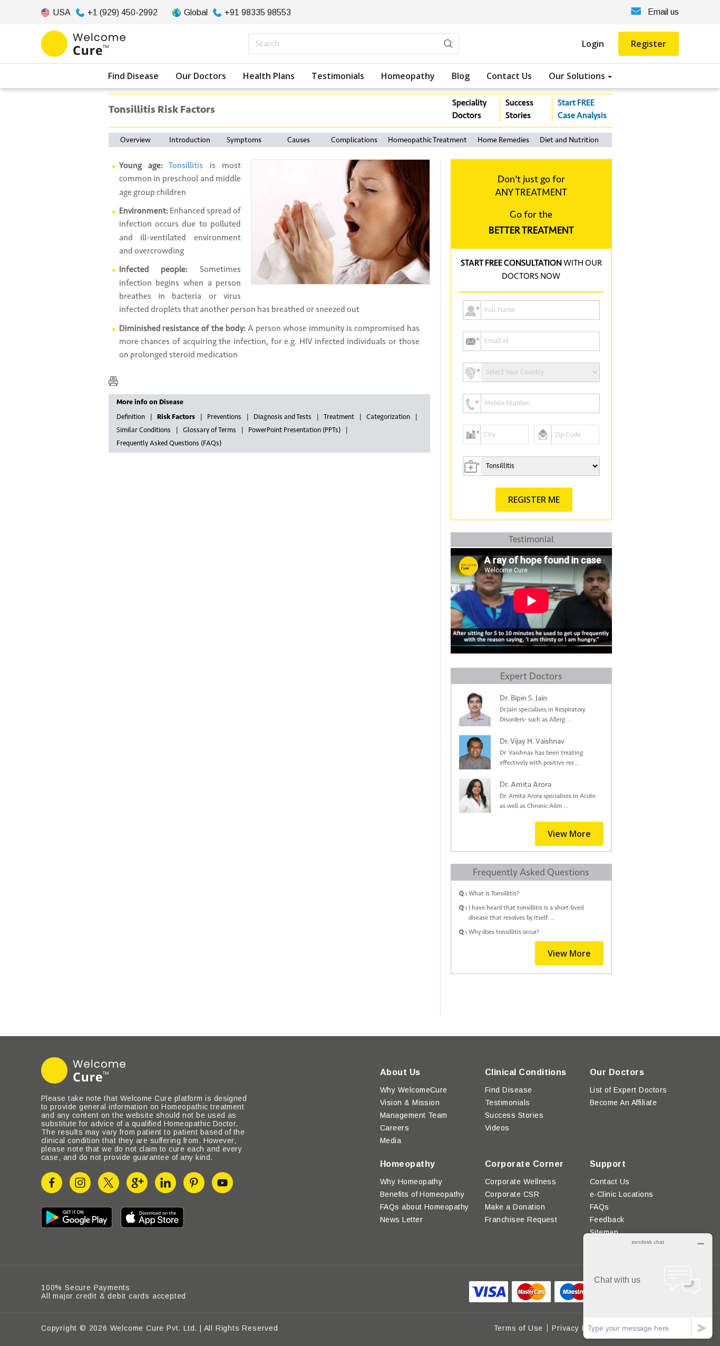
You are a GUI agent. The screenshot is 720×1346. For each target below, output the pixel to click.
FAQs (599, 1207)
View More (569, 834)
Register (648, 44)
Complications (354, 139)
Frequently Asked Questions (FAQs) (168, 443)
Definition (130, 417)
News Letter (401, 1219)
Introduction (189, 139)
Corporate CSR (512, 1194)
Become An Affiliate (623, 1102)
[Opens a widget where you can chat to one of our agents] (647, 1285)
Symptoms (244, 139)
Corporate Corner (524, 1163)
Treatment (339, 417)
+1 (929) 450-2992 (122, 12)
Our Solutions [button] (577, 76)
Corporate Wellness (521, 1181)
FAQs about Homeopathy (424, 1207)
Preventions (224, 417)
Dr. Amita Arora (525, 784)
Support (608, 1163)
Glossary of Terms (209, 430)
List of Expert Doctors (628, 1090)
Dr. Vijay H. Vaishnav (532, 741)
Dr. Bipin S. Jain (523, 698)
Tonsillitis (186, 165)
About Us (400, 1072)
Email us (663, 11)
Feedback (607, 1219)
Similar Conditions (143, 430)
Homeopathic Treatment (427, 139)
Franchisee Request (521, 1219)
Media (390, 1140)
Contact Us (509, 76)
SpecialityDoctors (469, 109)
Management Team (413, 1115)
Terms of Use (518, 1328)
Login (593, 44)
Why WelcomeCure (413, 1090)
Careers (394, 1128)
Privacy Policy (578, 1328)
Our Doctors (201, 76)
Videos (497, 1128)
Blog (461, 76)
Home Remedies (503, 139)
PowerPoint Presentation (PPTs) (294, 430)
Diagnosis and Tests (283, 417)
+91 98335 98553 (258, 12)
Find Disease (133, 76)
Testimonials (338, 76)
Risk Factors (176, 417)
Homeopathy (408, 76)
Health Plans (269, 76)
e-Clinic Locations (622, 1194)
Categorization (388, 417)
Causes (298, 139)
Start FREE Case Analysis (582, 109)
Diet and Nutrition (569, 139)
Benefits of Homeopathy (422, 1194)
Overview (135, 139)
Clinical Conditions (526, 1072)
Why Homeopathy (411, 1181)
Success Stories (519, 109)
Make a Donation (515, 1207)
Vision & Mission (410, 1102)
